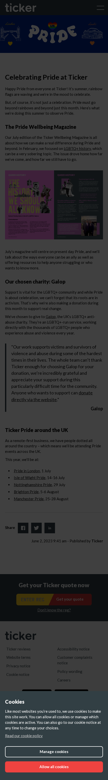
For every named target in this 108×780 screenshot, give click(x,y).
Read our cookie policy (24, 735)
